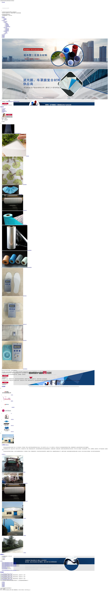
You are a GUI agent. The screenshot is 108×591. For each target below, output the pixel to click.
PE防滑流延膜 (29, 267)
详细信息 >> (4, 454)
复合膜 (6, 23)
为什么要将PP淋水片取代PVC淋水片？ (7, 575)
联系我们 (3, 37)
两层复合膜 (24, 224)
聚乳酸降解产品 (6, 31)
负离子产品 (5, 27)
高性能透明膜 (29, 250)
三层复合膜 (24, 210)
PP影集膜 (14, 101)
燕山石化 (12, 425)
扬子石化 (12, 431)
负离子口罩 (24, 324)
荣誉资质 (5, 19)
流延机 (24, 472)
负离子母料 (7, 29)
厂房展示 (24, 518)
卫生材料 (5, 22)
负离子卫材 (7, 28)
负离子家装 (7, 30)
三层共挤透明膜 (7, 26)
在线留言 (3, 36)
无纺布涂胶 (7, 25)
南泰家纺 (13, 407)
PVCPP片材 (5, 21)
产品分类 (3, 20)
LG (11, 413)
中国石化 (12, 419)
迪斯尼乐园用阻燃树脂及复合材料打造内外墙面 (9, 562)
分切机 (27, 501)
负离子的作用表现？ (5, 568)
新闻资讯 (3, 35)
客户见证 (3, 34)
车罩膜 (5, 33)
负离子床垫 (24, 340)
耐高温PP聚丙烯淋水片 (9, 101)
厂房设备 (5, 18)
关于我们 (3, 17)
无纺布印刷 (17, 101)
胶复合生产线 (25, 483)
